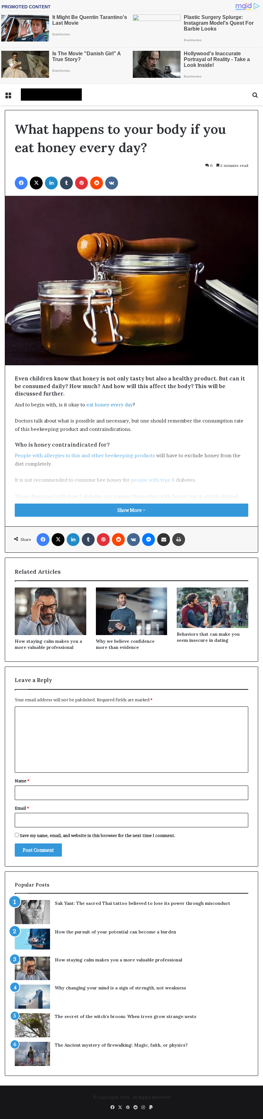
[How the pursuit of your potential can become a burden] (32, 940)
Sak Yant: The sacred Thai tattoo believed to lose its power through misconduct (142, 903)
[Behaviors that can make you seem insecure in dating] (212, 607)
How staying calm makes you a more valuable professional (48, 644)
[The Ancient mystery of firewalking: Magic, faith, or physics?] (32, 1054)
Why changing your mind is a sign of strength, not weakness (120, 988)
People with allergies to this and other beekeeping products (85, 455)
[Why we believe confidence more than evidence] (131, 611)
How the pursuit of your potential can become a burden (115, 932)
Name (22, 780)
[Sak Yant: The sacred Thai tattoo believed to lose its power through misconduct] (32, 912)
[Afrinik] (51, 94)
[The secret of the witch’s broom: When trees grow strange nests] (32, 1025)
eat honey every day (109, 405)
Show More (130, 510)
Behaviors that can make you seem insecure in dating (208, 637)
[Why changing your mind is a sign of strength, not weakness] (32, 997)
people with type (151, 480)
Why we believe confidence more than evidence (125, 644)
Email (22, 808)
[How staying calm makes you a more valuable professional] (50, 611)
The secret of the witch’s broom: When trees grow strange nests (125, 1016)
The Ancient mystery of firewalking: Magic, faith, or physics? (121, 1045)
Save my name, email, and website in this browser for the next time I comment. (97, 835)
